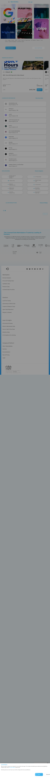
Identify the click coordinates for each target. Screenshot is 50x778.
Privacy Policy (12, 767)
